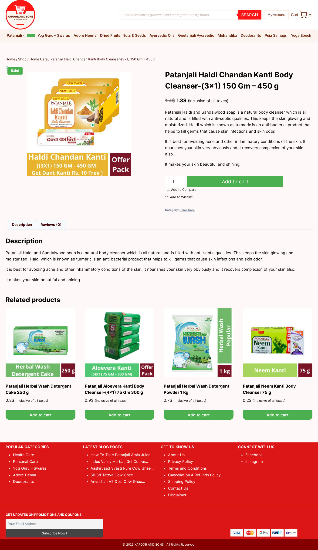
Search (249, 14)
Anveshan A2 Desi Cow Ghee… (118, 481)
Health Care (23, 454)
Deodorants (251, 35)
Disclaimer (177, 495)
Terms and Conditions (187, 468)
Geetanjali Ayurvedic (196, 35)
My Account (276, 14)
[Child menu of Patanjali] (31, 35)
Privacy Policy (180, 461)
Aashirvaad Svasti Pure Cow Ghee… (122, 468)
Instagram (254, 461)
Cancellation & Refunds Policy (194, 475)
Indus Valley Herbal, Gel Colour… (119, 461)
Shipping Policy (181, 481)
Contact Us (178, 488)
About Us (176, 454)
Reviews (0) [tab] (51, 224)
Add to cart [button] (40, 415)
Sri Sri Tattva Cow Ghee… (113, 475)
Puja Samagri (276, 35)
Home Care (187, 210)
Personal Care (25, 461)
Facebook (254, 454)
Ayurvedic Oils (162, 35)
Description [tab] (22, 224)
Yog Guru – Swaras (53, 35)
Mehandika (227, 35)
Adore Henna (85, 35)
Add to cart (235, 181)
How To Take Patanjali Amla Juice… (122, 454)
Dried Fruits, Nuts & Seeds (123, 35)
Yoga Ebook (301, 35)
